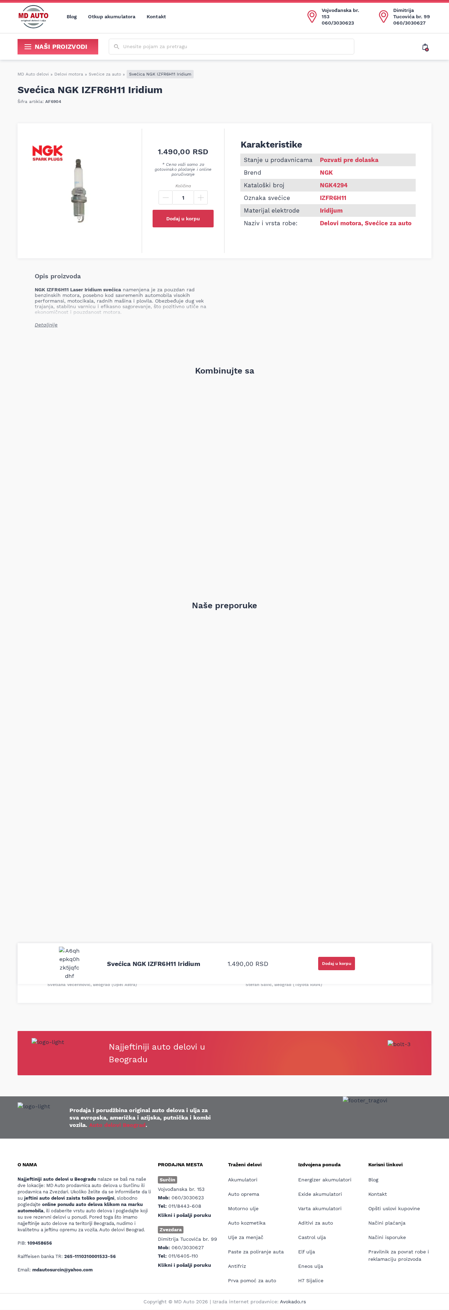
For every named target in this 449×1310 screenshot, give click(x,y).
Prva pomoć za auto (252, 1280)
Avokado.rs (293, 1301)
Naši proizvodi (61, 46)
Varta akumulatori (320, 1208)
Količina (183, 186)
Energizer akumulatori (324, 1179)
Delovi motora (68, 74)
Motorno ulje (243, 1208)
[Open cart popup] (426, 47)
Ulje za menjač (245, 1237)
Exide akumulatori (320, 1194)
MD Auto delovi (33, 74)
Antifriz (237, 1266)
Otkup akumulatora (111, 16)
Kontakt (156, 16)
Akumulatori (242, 1179)
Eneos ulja (310, 1266)
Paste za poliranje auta (256, 1251)
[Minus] (166, 197)
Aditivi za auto (315, 1223)
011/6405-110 (183, 1256)
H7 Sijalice (310, 1280)
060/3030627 (409, 23)
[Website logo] (33, 16)
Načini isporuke (387, 1237)
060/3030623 (338, 23)
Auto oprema (243, 1194)
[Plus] (201, 197)
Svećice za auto (105, 74)
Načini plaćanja (387, 1223)
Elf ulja (306, 1251)
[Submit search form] (116, 47)
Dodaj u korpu (183, 218)
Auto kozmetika (247, 1223)
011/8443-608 (184, 1206)
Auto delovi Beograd (117, 1125)
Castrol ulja (312, 1237)
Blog (72, 16)
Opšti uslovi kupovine (394, 1208)
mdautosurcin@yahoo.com (62, 1269)
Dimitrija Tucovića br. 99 (411, 13)
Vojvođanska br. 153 (340, 13)
